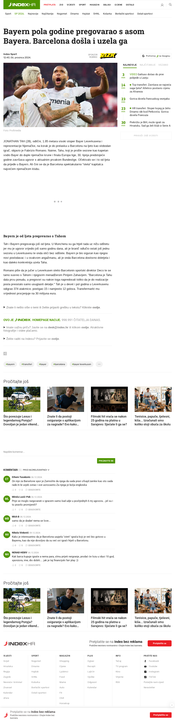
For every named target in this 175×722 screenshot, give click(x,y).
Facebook (154, 661)
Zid (61, 5)
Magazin (64, 655)
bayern (10, 364)
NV (7, 534)
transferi (27, 364)
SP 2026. (19, 13)
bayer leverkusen (81, 364)
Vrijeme (120, 677)
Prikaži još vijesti (146, 135)
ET (7, 479)
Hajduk (86, 13)
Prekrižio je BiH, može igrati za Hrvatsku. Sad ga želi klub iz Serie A (150, 124)
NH (7, 554)
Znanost (7, 687)
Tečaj (118, 661)
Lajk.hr (91, 671)
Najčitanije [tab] (148, 65)
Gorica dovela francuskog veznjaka (150, 98)
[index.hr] (21, 4)
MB (7, 518)
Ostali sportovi (145, 13)
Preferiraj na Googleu (158, 56)
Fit (60, 692)
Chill (61, 698)
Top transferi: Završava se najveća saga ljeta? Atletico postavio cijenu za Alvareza (150, 88)
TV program (122, 666)
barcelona (59, 364)
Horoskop (64, 703)
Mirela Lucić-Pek (21, 496)
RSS (118, 682)
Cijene (118, 5)
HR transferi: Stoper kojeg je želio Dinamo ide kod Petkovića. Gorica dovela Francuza (150, 112)
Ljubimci (63, 671)
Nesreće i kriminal (12, 682)
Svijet (6, 661)
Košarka (107, 13)
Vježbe (91, 677)
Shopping (64, 661)
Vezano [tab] (163, 65)
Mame (62, 682)
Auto (61, 687)
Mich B (15, 516)
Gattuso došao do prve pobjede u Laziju (147, 76)
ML (7, 498)
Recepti (91, 666)
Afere (6, 698)
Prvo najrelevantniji (35, 470)
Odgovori (92, 682)
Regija (6, 671)
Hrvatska (8, 666)
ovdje (85, 327)
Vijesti (71, 5)
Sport (82, 5)
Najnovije (33, 13)
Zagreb (7, 677)
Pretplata (50, 5)
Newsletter (149, 687)
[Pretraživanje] (169, 5)
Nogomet (62, 13)
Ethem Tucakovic (21, 477)
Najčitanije (47, 13)
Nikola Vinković (20, 532)
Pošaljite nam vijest (154, 682)
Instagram (154, 671)
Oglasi (107, 5)
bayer (42, 364)
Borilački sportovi (124, 13)
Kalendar (7, 692)
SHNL (96, 13)
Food (62, 677)
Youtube (153, 666)
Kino (118, 671)
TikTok (152, 677)
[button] (7, 398)
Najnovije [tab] (130, 65)
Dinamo (74, 13)
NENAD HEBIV (19, 552)
